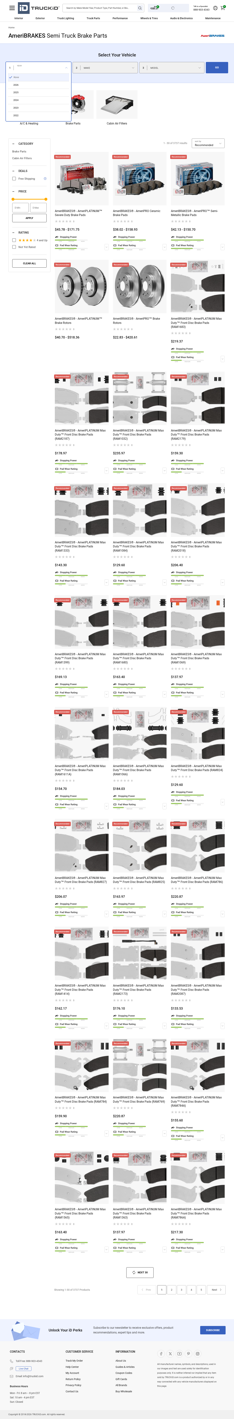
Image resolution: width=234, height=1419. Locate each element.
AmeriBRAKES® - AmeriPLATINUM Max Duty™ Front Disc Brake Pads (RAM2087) (196, 990)
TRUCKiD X (170, 1354)
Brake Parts (19, 151)
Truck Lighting (65, 18)
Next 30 (143, 1272)
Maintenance (213, 18)
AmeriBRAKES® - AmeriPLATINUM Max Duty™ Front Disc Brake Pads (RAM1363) (138, 1213)
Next (214, 1289)
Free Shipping (26, 178)
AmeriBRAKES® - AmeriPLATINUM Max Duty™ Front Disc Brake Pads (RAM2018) (196, 546)
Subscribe (213, 1330)
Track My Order (74, 1360)
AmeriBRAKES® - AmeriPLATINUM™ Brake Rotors (78, 320)
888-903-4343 (201, 9)
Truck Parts (93, 18)
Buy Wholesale (124, 1391)
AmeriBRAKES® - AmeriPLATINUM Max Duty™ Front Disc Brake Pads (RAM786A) (196, 1213)
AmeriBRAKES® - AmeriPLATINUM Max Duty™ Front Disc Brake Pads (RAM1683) (196, 323)
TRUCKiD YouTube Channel (179, 1354)
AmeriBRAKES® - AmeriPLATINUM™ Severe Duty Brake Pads (78, 213)
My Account (72, 1372)
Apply (29, 218)
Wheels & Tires (149, 18)
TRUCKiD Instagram (197, 1354)
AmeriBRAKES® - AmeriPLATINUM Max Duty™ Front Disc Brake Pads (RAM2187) (80, 434)
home (11, 27)
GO (217, 67)
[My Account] (215, 8)
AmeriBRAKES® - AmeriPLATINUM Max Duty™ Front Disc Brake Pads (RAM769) (139, 1099)
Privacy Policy (73, 1385)
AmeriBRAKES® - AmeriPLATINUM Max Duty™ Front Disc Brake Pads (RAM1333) (80, 546)
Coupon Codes (124, 1372)
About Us (121, 1360)
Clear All (29, 263)
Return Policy (73, 1379)
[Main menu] (12, 8)
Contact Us (72, 1391)
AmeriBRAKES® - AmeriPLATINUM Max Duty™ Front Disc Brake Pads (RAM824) (197, 768)
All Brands (121, 1385)
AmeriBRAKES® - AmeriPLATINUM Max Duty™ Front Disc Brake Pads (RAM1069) (196, 658)
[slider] (13, 199)
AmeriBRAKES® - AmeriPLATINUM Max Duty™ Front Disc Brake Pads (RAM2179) (196, 434)
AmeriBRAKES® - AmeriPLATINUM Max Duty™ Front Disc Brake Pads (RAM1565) (80, 1213)
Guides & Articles (125, 1366)
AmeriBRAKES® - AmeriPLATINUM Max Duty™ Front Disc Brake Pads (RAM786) (197, 880)
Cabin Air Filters (22, 158)
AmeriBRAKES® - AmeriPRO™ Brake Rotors (136, 320)
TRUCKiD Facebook (161, 1354)
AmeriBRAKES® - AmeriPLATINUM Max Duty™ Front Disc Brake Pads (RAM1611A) (80, 770)
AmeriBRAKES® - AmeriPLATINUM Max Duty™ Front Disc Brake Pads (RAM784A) (196, 1101)
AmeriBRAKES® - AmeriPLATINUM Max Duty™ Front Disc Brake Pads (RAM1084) (138, 546)
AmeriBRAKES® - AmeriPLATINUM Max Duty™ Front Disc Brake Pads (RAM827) (81, 880)
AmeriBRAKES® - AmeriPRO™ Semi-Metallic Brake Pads (194, 213)
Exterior (40, 18)
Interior (18, 18)
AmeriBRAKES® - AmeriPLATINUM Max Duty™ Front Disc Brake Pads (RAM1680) (138, 658)
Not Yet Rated (26, 247)
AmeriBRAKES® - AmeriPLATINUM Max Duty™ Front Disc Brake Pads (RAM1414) (80, 990)
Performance (120, 18)
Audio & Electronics (181, 18)
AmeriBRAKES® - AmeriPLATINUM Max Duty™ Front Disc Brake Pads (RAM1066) (138, 770)
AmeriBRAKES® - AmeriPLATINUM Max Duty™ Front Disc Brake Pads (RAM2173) (138, 990)
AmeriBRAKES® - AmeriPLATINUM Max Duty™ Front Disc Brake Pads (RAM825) (139, 880)
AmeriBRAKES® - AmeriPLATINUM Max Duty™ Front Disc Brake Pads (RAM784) (81, 1099)
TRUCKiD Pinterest (188, 1354)
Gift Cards (121, 1379)
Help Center (72, 1366)
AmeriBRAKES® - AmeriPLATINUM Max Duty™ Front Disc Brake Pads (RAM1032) (138, 434)
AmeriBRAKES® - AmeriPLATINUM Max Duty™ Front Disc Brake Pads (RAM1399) (80, 658)
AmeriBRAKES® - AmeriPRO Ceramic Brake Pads (136, 213)
